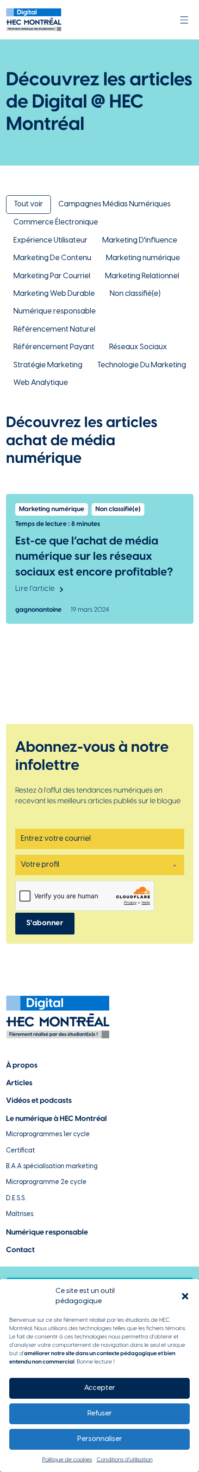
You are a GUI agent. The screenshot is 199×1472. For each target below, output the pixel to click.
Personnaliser (99, 1439)
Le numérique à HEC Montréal (56, 1119)
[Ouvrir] (184, 20)
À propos (21, 1065)
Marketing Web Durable (54, 294)
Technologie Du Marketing (141, 365)
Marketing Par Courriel (51, 276)
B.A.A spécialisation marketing (52, 1166)
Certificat (20, 1150)
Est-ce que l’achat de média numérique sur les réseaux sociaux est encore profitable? (94, 557)
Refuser (99, 1413)
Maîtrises (19, 1214)
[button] (185, 1296)
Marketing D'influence (139, 240)
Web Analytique (40, 383)
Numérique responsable (54, 311)
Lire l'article (35, 589)
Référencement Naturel (54, 329)
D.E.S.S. (16, 1198)
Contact (20, 1250)
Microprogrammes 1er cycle (48, 1134)
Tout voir (28, 204)
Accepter (99, 1388)
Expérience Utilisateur (50, 240)
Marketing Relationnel (142, 276)
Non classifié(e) (135, 294)
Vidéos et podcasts (39, 1101)
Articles (19, 1083)
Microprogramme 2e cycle (46, 1182)
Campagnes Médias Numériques (114, 204)
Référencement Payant (53, 347)
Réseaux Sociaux (138, 347)
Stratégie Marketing (47, 365)
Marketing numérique (143, 258)
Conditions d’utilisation (125, 1460)
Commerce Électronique (55, 222)
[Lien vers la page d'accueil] (34, 19)
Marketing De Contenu (52, 258)
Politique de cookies (67, 1460)
